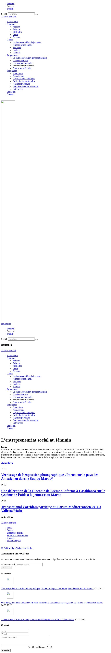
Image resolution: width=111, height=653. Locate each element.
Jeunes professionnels (22, 45)
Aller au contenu (8, 16)
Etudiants (17, 47)
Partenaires (12, 71)
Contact (10, 94)
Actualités (7, 462)
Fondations (18, 73)
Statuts (10, 530)
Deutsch (10, 3)
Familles (16, 52)
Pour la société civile (22, 68)
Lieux (15, 34)
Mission (16, 26)
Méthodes (17, 32)
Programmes (12, 55)
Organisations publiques (24, 78)
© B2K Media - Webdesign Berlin (17, 548)
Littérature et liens (15, 533)
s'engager (11, 91)
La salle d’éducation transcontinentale (30, 58)
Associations (18, 76)
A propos (11, 24)
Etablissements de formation (25, 86)
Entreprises (18, 89)
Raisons (16, 29)
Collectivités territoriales (24, 81)
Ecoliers (16, 50)
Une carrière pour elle (23, 63)
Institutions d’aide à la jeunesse (27, 42)
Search (4, 14)
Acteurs (16, 37)
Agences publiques (21, 84)
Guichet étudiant (20, 60)
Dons (9, 527)
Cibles (10, 39)
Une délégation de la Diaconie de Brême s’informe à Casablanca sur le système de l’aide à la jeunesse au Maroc (53, 493)
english (10, 8)
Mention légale (14, 540)
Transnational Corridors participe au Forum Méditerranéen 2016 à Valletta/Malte (37, 619)
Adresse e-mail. (8, 564)
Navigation (6, 324)
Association (12, 21)
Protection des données (17, 535)
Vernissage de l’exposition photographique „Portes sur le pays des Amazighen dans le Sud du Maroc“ (49, 476)
